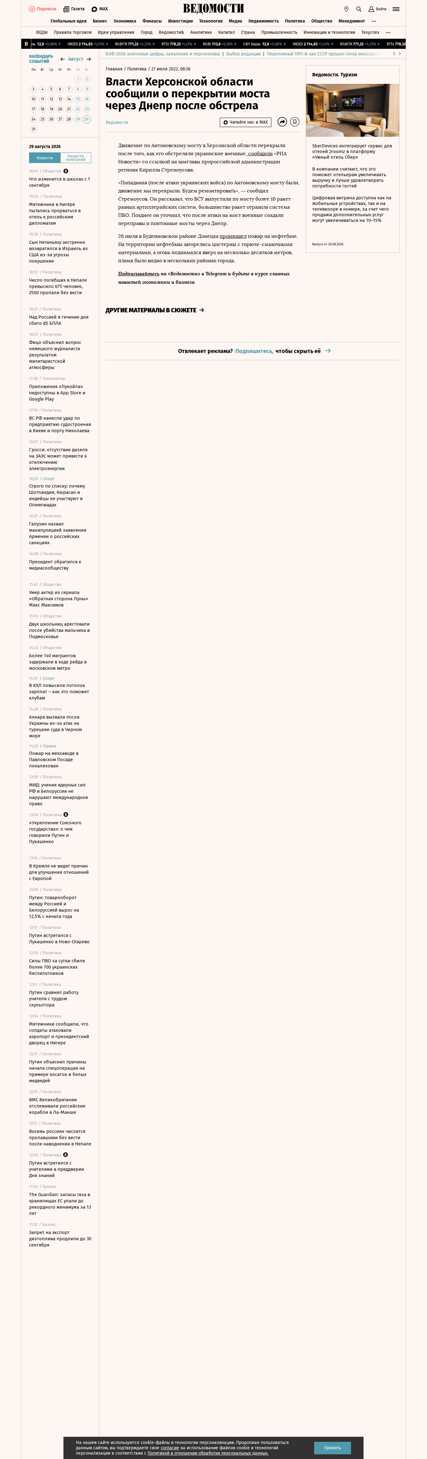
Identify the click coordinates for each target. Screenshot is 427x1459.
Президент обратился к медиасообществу (55, 565)
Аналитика (201, 32)
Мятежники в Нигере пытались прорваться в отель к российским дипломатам (55, 214)
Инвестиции (180, 21)
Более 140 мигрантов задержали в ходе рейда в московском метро (58, 662)
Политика (295, 21)
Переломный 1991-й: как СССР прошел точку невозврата (324, 54)
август (75, 59)
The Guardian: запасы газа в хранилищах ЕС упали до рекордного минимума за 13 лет (60, 1204)
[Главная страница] (213, 9)
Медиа (235, 21)
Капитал (226, 32)
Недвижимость (264, 21)
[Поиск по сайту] (359, 9)
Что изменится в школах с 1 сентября (59, 182)
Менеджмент (352, 21)
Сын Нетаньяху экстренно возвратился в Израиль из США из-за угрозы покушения (58, 251)
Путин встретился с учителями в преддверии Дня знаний (56, 1169)
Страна (248, 32)
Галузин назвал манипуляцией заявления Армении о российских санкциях (57, 533)
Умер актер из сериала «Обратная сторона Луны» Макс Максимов (58, 599)
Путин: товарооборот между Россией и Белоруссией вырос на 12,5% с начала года (54, 907)
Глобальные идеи (69, 21)
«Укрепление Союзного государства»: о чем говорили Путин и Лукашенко (55, 832)
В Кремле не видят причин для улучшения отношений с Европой (59, 872)
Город (147, 32)
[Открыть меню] (396, 9)
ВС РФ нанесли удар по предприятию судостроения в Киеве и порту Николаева (60, 424)
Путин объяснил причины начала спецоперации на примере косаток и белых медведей (57, 1071)
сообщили (260, 153)
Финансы (152, 21)
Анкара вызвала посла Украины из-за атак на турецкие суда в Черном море (55, 726)
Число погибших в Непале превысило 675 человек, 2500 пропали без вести (58, 286)
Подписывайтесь (138, 273)
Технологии (211, 21)
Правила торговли (73, 32)
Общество (321, 21)
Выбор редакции (243, 54)
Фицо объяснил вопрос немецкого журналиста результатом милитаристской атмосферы (55, 355)
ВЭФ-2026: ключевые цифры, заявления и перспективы (163, 54)
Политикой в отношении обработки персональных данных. (208, 1453)
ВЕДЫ (42, 32)
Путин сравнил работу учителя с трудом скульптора (53, 999)
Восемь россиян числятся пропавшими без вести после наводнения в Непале (60, 1138)
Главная (115, 69)
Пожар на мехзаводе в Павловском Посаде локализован (53, 759)
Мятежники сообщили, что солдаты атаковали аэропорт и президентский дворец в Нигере (59, 1033)
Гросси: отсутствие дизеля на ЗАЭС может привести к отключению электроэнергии (58, 459)
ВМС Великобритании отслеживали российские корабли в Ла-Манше (57, 1106)
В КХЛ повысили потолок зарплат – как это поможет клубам (59, 692)
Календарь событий (41, 59)
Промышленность (279, 32)
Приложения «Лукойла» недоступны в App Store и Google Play (57, 393)
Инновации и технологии (329, 32)
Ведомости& (171, 32)
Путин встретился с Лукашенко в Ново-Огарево (59, 939)
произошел (233, 236)
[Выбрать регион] (346, 9)
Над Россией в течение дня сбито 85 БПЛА (58, 320)
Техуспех (370, 32)
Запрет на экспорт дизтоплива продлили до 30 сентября (60, 1239)
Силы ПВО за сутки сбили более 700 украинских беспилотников (57, 967)
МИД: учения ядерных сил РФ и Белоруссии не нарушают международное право (58, 794)
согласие (170, 1448)
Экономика (124, 21)
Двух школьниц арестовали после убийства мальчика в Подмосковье (59, 630)
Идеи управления (116, 32)
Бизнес (100, 21)
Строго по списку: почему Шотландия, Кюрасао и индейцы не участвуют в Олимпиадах (57, 495)
